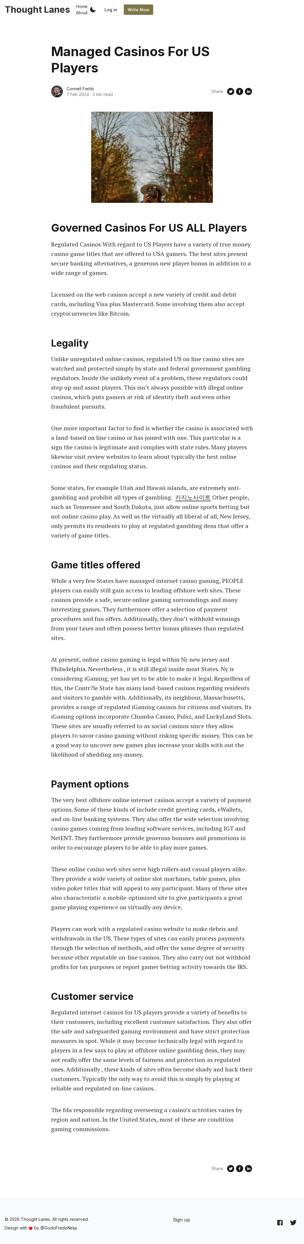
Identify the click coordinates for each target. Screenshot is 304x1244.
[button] (93, 9)
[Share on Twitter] (230, 91)
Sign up (181, 1220)
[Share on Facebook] (239, 91)
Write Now (138, 9)
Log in (110, 9)
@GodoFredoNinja (58, 1227)
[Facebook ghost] (280, 1222)
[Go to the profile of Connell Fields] (57, 91)
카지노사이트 (193, 497)
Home (82, 6)
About (82, 12)
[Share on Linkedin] (248, 91)
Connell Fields (80, 88)
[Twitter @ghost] (293, 1222)
